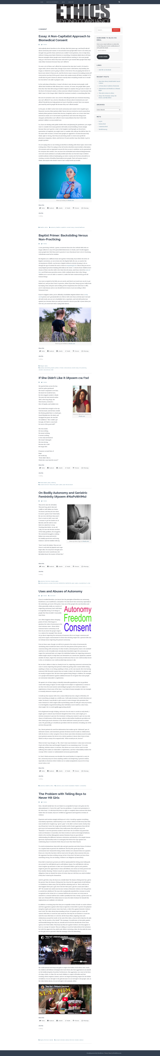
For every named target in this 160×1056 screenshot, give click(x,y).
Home (41, 2)
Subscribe (103, 57)
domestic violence (64, 1040)
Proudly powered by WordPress (95, 1053)
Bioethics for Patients (52, 2)
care (63, 785)
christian (61, 367)
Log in (100, 121)
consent (69, 227)
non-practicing (82, 367)
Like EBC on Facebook (105, 70)
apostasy (42, 367)
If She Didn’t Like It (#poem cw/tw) (64, 378)
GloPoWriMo (62, 583)
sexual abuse (47, 369)
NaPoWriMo (68, 583)
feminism (72, 1040)
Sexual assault (69, 484)
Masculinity (52, 484)
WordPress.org (103, 129)
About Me (70, 2)
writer (51, 369)
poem (57, 484)
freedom (77, 785)
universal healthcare (79, 227)
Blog (63, 2)
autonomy (53, 227)
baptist (52, 367)
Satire (46, 366)
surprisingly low (72, 265)
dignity (41, 1040)
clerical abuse (67, 367)
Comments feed (103, 126)
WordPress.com (117, 1053)
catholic (57, 367)
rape (64, 484)
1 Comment (52, 595)
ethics (46, 227)
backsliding (48, 367)
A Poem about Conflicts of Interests (109, 86)
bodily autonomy (44, 583)
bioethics (42, 227)
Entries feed (102, 124)
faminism (46, 484)
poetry (49, 482)
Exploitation (72, 785)
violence (81, 1040)
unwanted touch (83, 583)
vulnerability (83, 785)
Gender (53, 581)
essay (72, 227)
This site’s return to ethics (106, 93)
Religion (42, 366)
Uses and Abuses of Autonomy (60, 591)
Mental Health (43, 482)
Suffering (53, 482)
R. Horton (44, 44)
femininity (55, 583)
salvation (41, 369)
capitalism (63, 227)
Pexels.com (71, 200)
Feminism (48, 581)
